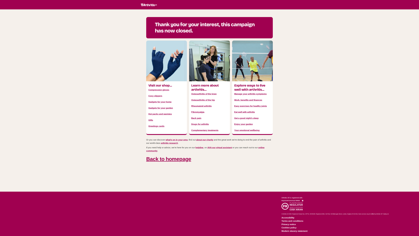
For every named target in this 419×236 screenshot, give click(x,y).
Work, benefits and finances (248, 100)
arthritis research (169, 143)
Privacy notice (289, 224)
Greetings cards (156, 126)
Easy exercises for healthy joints (250, 106)
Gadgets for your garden (160, 108)
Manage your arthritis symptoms (250, 94)
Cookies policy (289, 227)
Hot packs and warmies (160, 114)
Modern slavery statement (294, 231)
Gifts (150, 120)
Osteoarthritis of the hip (203, 100)
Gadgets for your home (160, 102)
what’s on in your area (177, 140)
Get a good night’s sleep (246, 118)
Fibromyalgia (197, 112)
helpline (199, 147)
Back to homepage (168, 159)
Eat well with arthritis (244, 112)
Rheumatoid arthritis (201, 106)
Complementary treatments (204, 130)
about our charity (204, 140)
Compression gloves (158, 90)
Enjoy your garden (243, 124)
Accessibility (288, 218)
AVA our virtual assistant (219, 147)
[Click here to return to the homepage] (149, 8)
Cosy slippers (155, 96)
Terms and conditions (292, 221)
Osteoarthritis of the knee (204, 94)
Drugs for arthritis (200, 124)
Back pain (196, 118)
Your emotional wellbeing (247, 130)
